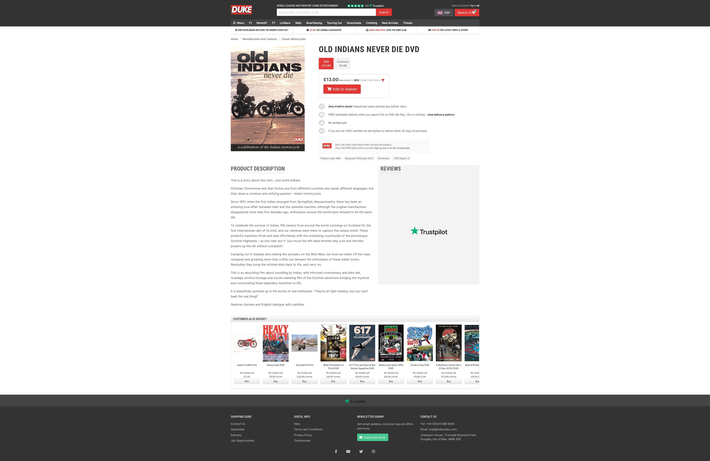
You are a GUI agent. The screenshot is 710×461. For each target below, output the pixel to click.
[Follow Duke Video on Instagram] (373, 451)
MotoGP (262, 22)
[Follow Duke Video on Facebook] (336, 451)
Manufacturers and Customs (260, 38)
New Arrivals (390, 22)
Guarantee (237, 429)
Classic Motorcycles (294, 38)
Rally (298, 22)
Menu (240, 22)
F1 (250, 22)
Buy (247, 381)
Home (234, 38)
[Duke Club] (327, 147)
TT (273, 22)
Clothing (371, 22)
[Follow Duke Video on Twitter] (361, 451)
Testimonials (302, 440)
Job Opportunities (242, 440)
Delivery (236, 435)
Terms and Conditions (308, 429)
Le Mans (285, 22)
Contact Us (238, 424)
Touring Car (334, 22)
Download (343, 63)
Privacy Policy (303, 435)
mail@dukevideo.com (443, 429)
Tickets (407, 22)
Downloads (354, 22)
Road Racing (314, 22)
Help (297, 424)
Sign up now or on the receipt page (392, 148)
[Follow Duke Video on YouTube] (348, 451)
